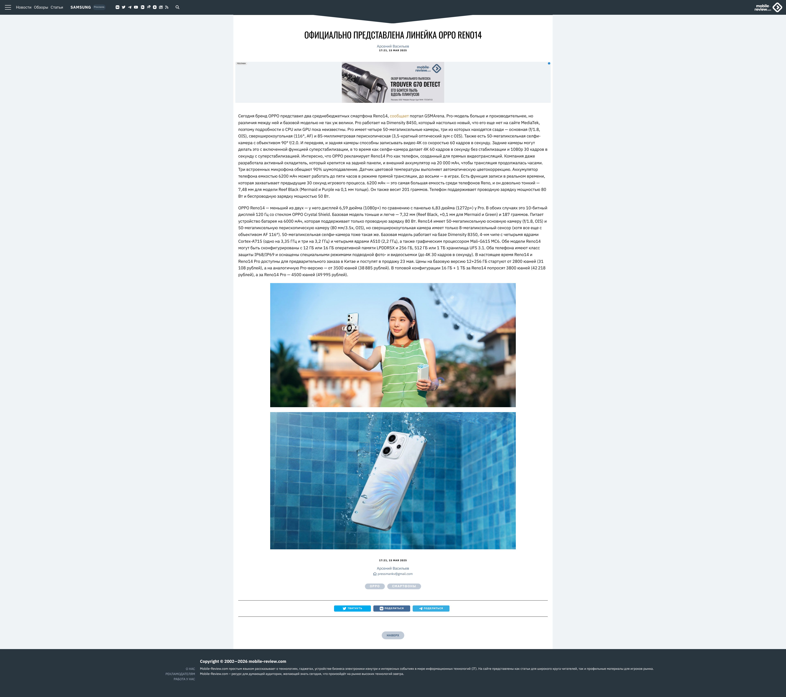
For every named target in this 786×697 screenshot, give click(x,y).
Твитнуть (355, 608)
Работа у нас (184, 679)
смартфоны (404, 586)
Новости (24, 7)
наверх (393, 635)
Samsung (80, 7)
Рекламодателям (180, 674)
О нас (190, 669)
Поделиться (394, 608)
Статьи (57, 7)
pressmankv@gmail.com (395, 574)
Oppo (375, 586)
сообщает (400, 116)
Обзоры (41, 7)
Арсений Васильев (393, 46)
